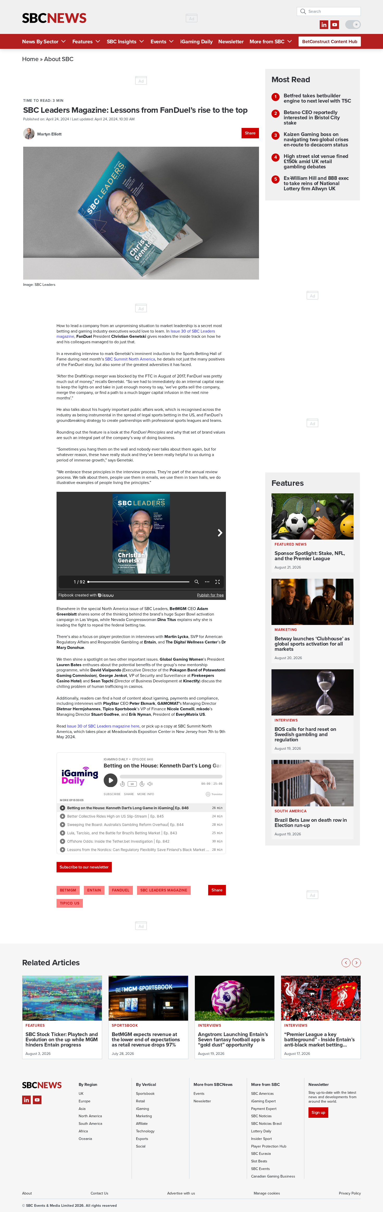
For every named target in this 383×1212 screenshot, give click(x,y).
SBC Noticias (261, 1116)
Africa (83, 1131)
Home (30, 58)
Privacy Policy (350, 1193)
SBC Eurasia (261, 1153)
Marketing (144, 1116)
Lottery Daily (261, 1131)
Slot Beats (259, 1161)
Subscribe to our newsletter (84, 867)
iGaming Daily (196, 41)
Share (250, 133)
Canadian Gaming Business (273, 1176)
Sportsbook (145, 1093)
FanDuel (120, 890)
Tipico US (69, 903)
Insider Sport (261, 1139)
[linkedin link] (324, 24)
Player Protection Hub (268, 1146)
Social (140, 1146)
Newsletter (231, 41)
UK (81, 1093)
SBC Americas (262, 1093)
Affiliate (142, 1123)
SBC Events (260, 1169)
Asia (82, 1109)
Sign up (318, 1112)
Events (158, 41)
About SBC (58, 58)
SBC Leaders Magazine (163, 890)
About (27, 1193)
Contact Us (99, 1193)
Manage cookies (267, 1193)
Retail (140, 1101)
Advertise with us (181, 1193)
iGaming (142, 1109)
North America (90, 1116)
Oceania (85, 1139)
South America (90, 1123)
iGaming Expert (263, 1101)
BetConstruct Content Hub (329, 41)
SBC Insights (122, 41)
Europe (84, 1101)
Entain (94, 890)
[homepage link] (54, 18)
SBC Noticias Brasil (266, 1123)
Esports (142, 1139)
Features (82, 41)
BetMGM (68, 890)
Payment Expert (263, 1109)
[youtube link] (334, 24)
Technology (145, 1131)
